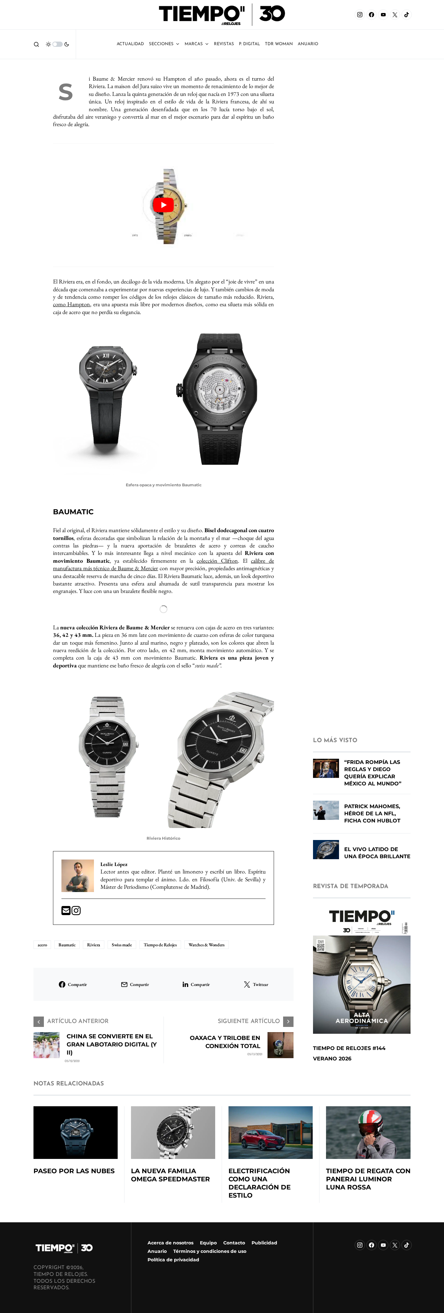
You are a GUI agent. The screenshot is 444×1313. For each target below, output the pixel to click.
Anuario (157, 1251)
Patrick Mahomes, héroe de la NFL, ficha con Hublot (372, 813)
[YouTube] (383, 14)
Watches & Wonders (207, 945)
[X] (395, 14)
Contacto (234, 1243)
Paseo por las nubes (74, 1171)
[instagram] (76, 912)
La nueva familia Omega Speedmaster (170, 1175)
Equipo (208, 1243)
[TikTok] (406, 14)
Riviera (93, 945)
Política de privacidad (173, 1260)
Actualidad (130, 44)
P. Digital (249, 44)
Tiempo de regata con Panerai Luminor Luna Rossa (368, 1179)
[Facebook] (371, 14)
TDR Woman (279, 44)
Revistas (224, 44)
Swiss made (122, 945)
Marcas (194, 44)
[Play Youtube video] (163, 205)
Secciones (161, 44)
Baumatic (67, 945)
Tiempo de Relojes (160, 945)
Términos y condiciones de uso (209, 1251)
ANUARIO (308, 44)
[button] (36, 44)
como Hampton (71, 304)
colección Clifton (217, 560)
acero (42, 945)
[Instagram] (360, 14)
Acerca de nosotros (170, 1243)
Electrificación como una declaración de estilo (260, 1183)
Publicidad (264, 1243)
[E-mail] (66, 912)
